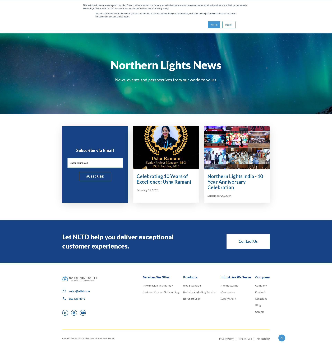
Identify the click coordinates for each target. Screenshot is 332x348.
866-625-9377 (77, 299)
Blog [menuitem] (258, 305)
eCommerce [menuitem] (227, 292)
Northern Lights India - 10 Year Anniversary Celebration (235, 181)
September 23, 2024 (220, 195)
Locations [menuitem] (261, 298)
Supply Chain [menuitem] (228, 298)
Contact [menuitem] (260, 292)
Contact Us (248, 241)
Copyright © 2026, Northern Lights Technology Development (88, 338)
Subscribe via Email (95, 150)
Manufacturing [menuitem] (229, 285)
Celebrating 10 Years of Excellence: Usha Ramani (164, 179)
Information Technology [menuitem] (158, 285)
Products (190, 277)
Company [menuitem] (261, 285)
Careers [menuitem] (259, 311)
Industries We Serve (235, 277)
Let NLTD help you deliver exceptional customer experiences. (118, 241)
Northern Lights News (166, 65)
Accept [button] (214, 24)
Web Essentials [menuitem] (192, 285)
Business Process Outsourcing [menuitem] (161, 292)
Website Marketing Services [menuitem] (199, 292)
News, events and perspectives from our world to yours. (166, 79)
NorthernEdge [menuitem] (192, 298)
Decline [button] (229, 24)
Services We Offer (156, 277)
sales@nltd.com (79, 291)
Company (262, 277)
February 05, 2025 (147, 190)
